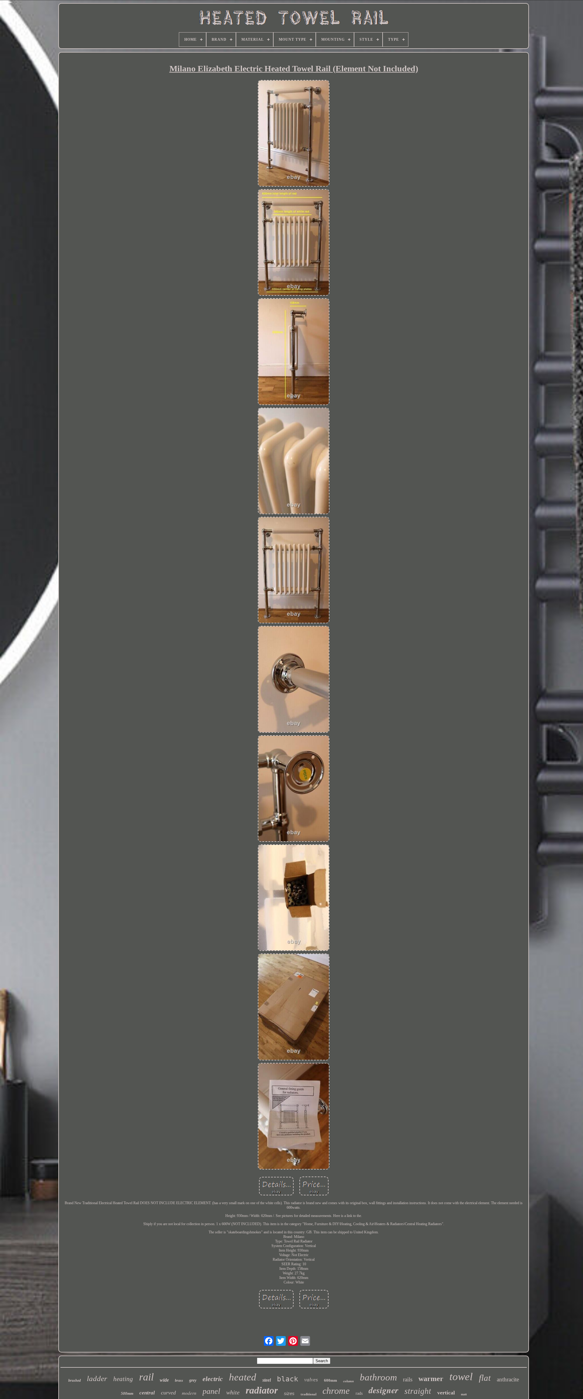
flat (485, 1378)
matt (464, 1394)
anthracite (508, 1379)
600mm (330, 1380)
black (287, 1379)
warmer (430, 1379)
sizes (289, 1393)
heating (123, 1379)
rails (407, 1379)
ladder (97, 1378)
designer (383, 1390)
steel (266, 1380)
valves (311, 1380)
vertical (446, 1393)
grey (192, 1380)
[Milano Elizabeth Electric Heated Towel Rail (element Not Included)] (293, 133)
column (348, 1381)
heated (242, 1377)
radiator (262, 1390)
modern (189, 1393)
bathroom (378, 1377)
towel (461, 1377)
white (233, 1392)
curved (168, 1393)
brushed (74, 1380)
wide (164, 1380)
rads (359, 1393)
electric (213, 1379)
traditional (308, 1394)
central (147, 1393)
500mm (127, 1393)
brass (179, 1380)
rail (146, 1377)
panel (211, 1391)
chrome (335, 1391)
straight (417, 1391)
